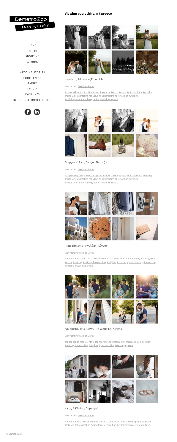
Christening (32, 78)
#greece (114, 92)
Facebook (27, 112)
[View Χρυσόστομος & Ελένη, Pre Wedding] (111, 299)
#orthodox (121, 262)
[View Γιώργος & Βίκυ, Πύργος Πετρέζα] (111, 133)
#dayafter (78, 92)
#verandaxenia (98, 424)
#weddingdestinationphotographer (82, 99)
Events (32, 89)
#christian (85, 258)
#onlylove (93, 95)
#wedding (133, 95)
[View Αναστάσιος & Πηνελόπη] (111, 216)
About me (32, 56)
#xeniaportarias (143, 424)
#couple (69, 92)
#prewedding (121, 95)
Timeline (32, 51)
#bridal (68, 258)
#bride (76, 258)
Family (32, 83)
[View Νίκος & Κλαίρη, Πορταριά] (111, 379)
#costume (95, 258)
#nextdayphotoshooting (76, 95)
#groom (122, 92)
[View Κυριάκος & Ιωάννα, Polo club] (111, 49)
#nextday (147, 92)
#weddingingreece (109, 99)
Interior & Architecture (32, 100)
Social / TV (32, 94)
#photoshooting (106, 95)
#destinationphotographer (97, 92)
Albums (32, 62)
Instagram (36, 112)
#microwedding (134, 92)
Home (32, 45)
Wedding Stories (32, 72)
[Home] (32, 24)
